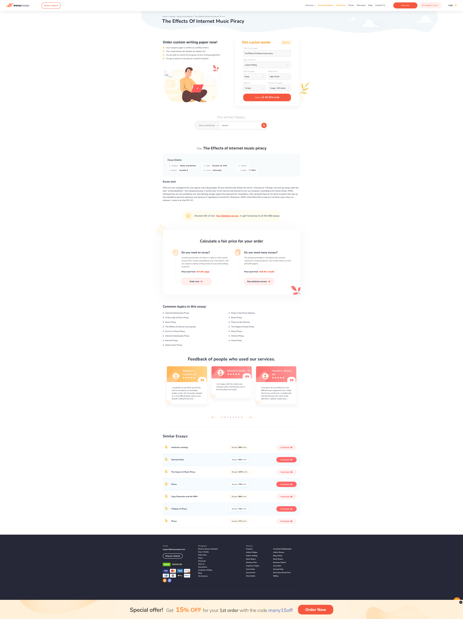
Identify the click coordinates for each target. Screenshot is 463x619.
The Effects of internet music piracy (180, 326)
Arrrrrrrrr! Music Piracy (175, 331)
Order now (195, 281)
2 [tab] (224, 417)
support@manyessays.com (174, 549)
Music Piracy (236, 317)
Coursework (250, 572)
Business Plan (251, 562)
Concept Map (278, 569)
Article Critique (251, 552)
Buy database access (227, 216)
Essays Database (325, 5)
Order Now (340, 5)
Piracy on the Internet (240, 322)
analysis (249, 549)
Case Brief (277, 566)
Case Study (250, 569)
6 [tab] (236, 417)
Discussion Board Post (282, 572)
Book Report (251, 559)
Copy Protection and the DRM (184, 496)
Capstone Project (252, 566)
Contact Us (380, 5)
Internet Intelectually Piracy (177, 313)
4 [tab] (230, 417)
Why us (201, 564)
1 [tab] (221, 417)
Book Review (278, 559)
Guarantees (202, 567)
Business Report (279, 562)
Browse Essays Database (208, 549)
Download (285, 447)
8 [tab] (241, 417)
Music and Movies (188, 166)
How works (203, 552)
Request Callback (51, 5)
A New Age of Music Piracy (177, 317)
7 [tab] (238, 417)
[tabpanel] (187, 385)
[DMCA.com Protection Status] (178, 565)
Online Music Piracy (173, 345)
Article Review (278, 552)
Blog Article (277, 556)
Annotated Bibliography (282, 549)
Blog (370, 5)
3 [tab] (227, 417)
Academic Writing (205, 570)
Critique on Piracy (179, 509)
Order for (267, 97)
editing (275, 576)
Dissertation (250, 576)
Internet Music (177, 459)
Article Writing (251, 556)
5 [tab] (233, 417)
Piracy (174, 484)
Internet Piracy (237, 336)
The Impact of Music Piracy (242, 326)
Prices (351, 5)
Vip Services (203, 576)
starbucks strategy (179, 447)
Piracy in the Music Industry (243, 313)
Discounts (361, 5)
